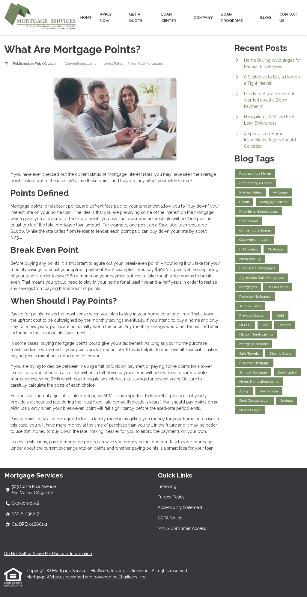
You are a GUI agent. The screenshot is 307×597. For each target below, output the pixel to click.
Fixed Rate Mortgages (145, 63)
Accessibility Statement (180, 507)
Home (85, 17)
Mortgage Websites (46, 577)
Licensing (167, 486)
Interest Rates (111, 63)
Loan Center (168, 17)
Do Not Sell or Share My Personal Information (48, 553)
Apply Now (106, 17)
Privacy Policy (171, 497)
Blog (265, 17)
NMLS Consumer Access (182, 528)
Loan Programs (232, 17)
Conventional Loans (80, 63)
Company (203, 17)
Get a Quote (135, 17)
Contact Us (288, 17)
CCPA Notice (170, 518)
